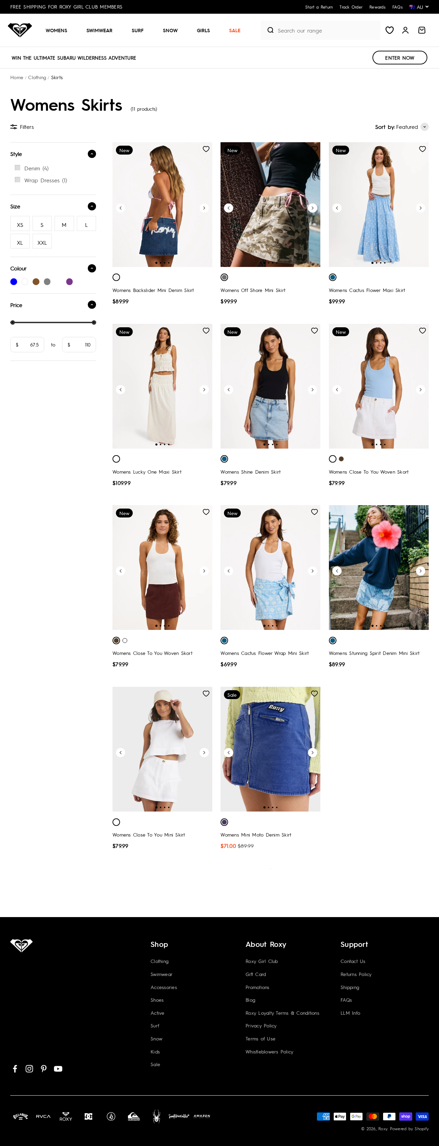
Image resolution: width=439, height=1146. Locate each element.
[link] (53, 168)
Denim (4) (36, 168)
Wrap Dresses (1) (45, 180)
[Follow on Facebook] (15, 1068)
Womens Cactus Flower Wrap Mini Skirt (265, 653)
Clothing (159, 961)
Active (158, 1013)
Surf (138, 30)
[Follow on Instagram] (29, 1068)
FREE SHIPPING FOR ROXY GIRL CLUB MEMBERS (66, 6)
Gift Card (256, 974)
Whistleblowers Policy (269, 1051)
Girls (203, 30)
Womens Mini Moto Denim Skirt (256, 834)
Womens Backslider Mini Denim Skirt (153, 290)
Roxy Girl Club (262, 961)
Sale (234, 30)
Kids (155, 1051)
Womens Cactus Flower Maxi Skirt (367, 290)
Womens (56, 30)
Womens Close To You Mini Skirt (148, 834)
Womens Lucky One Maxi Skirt (146, 471)
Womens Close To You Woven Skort (369, 471)
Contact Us (353, 961)
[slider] (12, 322)
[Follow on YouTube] (58, 1068)
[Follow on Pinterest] (43, 1068)
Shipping (350, 987)
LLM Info (350, 1013)
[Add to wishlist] (206, 149)
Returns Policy (356, 974)
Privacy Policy (261, 1025)
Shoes (157, 1000)
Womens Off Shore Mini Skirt (253, 290)
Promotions (258, 987)
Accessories (164, 987)
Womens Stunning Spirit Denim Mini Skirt (374, 653)
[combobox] (327, 30)
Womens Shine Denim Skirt (251, 471)
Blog (250, 1000)
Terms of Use (260, 1038)
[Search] (267, 30)
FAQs (346, 1000)
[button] (59, 30)
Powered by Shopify (409, 1128)
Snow (170, 30)
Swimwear (99, 30)
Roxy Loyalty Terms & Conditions (282, 1013)
